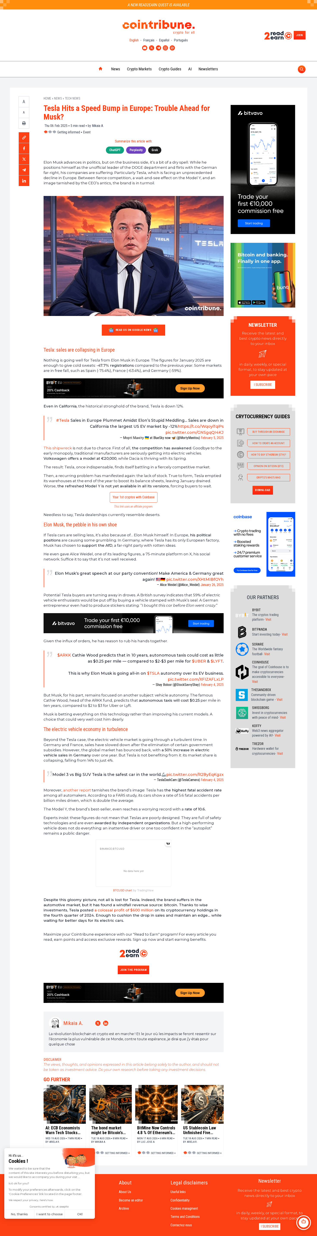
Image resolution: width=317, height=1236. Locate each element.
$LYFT (217, 661)
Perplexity (136, 150)
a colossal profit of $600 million (124, 910)
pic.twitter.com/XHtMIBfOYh (195, 579)
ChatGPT (115, 150)
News (115, 68)
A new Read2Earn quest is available (159, 5)
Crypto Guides (170, 68)
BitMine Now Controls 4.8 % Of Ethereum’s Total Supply (156, 1130)
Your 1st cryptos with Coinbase (134, 497)
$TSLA (153, 673)
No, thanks (19, 1214)
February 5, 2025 (212, 438)
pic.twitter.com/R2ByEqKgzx (195, 774)
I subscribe (263, 385)
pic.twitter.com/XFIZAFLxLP (196, 679)
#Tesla (62, 420)
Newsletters (208, 68)
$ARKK (64, 655)
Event (87, 132)
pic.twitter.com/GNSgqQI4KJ (194, 432)
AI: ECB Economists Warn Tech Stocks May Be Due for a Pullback (63, 1130)
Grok (155, 150)
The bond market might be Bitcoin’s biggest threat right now (108, 1130)
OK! (80, 1214)
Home (47, 98)
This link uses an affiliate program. (133, 506)
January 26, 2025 (212, 585)
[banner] (134, 388)
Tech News (72, 98)
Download (262, 490)
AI (190, 68)
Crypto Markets (139, 68)
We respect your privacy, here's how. (31, 1200)
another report (77, 790)
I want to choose (49, 1214)
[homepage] (91, 69)
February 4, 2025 (212, 685)
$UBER (199, 661)
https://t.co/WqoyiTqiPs (201, 426)
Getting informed (68, 132)
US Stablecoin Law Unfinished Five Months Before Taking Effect (199, 1130)
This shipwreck (58, 448)
